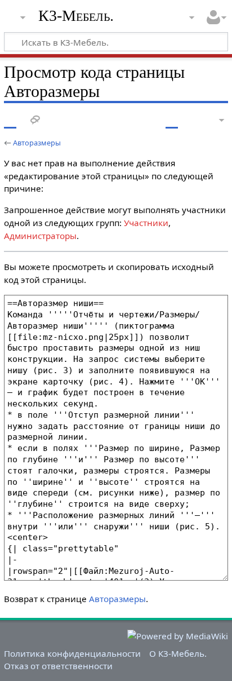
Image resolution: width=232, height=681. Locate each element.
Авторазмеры (37, 143)
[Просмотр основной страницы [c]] (10, 120)
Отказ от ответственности (58, 665)
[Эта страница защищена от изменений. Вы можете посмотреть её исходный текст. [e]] (172, 120)
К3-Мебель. (76, 15)
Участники (146, 222)
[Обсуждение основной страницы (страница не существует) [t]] (35, 120)
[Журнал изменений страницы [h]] (192, 120)
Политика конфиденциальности (72, 653)
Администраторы (40, 235)
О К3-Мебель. (178, 653)
